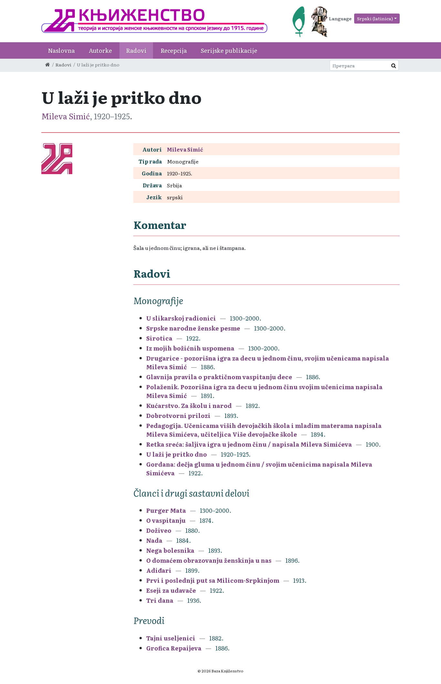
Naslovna (61, 50)
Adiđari (158, 570)
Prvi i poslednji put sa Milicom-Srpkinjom (212, 580)
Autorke (100, 50)
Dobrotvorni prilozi (178, 415)
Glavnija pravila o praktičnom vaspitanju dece (219, 376)
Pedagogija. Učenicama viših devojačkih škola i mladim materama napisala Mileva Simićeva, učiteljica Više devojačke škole (264, 430)
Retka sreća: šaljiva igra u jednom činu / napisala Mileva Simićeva (249, 444)
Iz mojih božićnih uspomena (190, 348)
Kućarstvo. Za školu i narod (189, 405)
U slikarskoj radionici (181, 318)
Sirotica (159, 338)
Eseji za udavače (171, 590)
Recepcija (173, 50)
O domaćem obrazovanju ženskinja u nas (209, 560)
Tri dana (159, 600)
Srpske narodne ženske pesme (193, 328)
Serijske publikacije (229, 50)
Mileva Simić (65, 116)
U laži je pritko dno (176, 454)
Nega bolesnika (170, 550)
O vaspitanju (166, 520)
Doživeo (158, 530)
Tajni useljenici (170, 638)
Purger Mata (166, 510)
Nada (154, 540)
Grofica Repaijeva (173, 648)
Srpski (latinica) (375, 18)
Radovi (136, 50)
